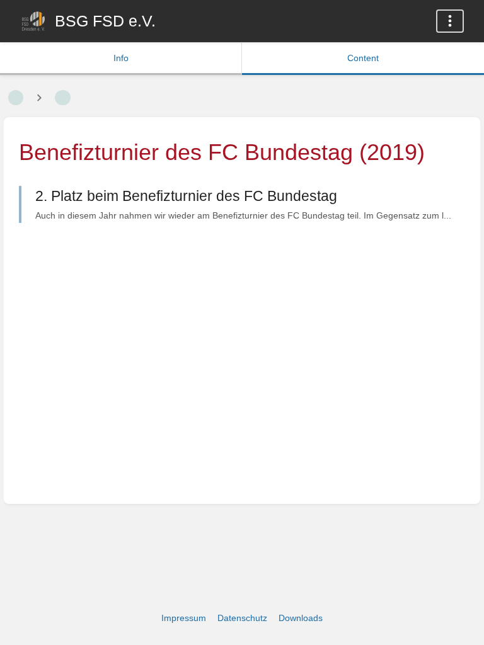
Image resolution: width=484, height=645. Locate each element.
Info (121, 58)
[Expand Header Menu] (450, 21)
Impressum (183, 618)
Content (363, 58)
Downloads (301, 618)
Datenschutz (242, 618)
